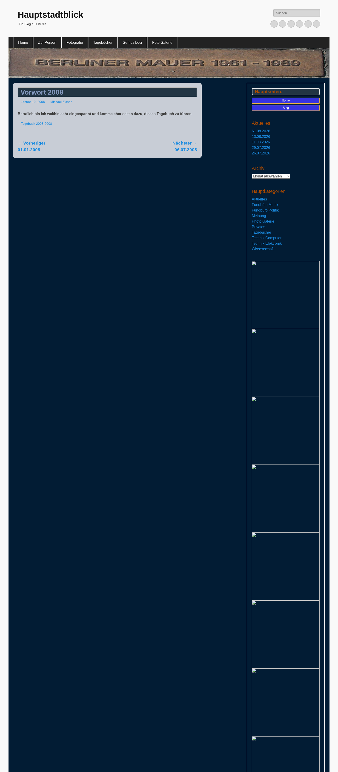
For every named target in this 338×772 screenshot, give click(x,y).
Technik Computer (266, 238)
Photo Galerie (263, 221)
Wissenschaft (263, 249)
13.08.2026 (261, 137)
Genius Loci (132, 42)
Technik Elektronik (267, 243)
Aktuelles (259, 199)
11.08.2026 (261, 142)
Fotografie (74, 42)
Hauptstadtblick (50, 15)
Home (23, 42)
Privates (258, 227)
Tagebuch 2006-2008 (36, 123)
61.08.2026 (261, 131)
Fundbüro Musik (265, 205)
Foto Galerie (162, 42)
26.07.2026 (261, 153)
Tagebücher (102, 42)
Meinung (259, 216)
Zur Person (47, 42)
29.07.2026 (261, 148)
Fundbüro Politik (265, 210)
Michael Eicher (61, 102)
